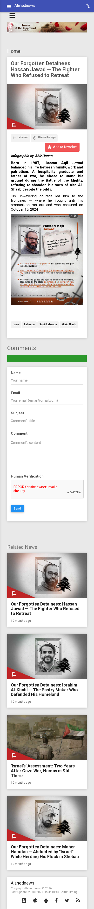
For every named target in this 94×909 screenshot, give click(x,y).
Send (17, 508)
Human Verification (27, 476)
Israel (16, 324)
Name (16, 373)
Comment (19, 433)
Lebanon (29, 324)
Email (15, 393)
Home (13, 51)
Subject (17, 413)
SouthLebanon (48, 324)
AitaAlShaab (68, 324)
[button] (24, 900)
